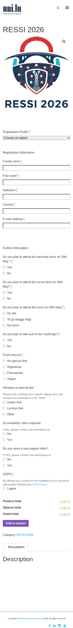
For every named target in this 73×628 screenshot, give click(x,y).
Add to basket (16, 523)
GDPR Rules (39, 484)
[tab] (16, 547)
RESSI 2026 (24, 534)
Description (16, 547)
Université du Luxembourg (31, 618)
